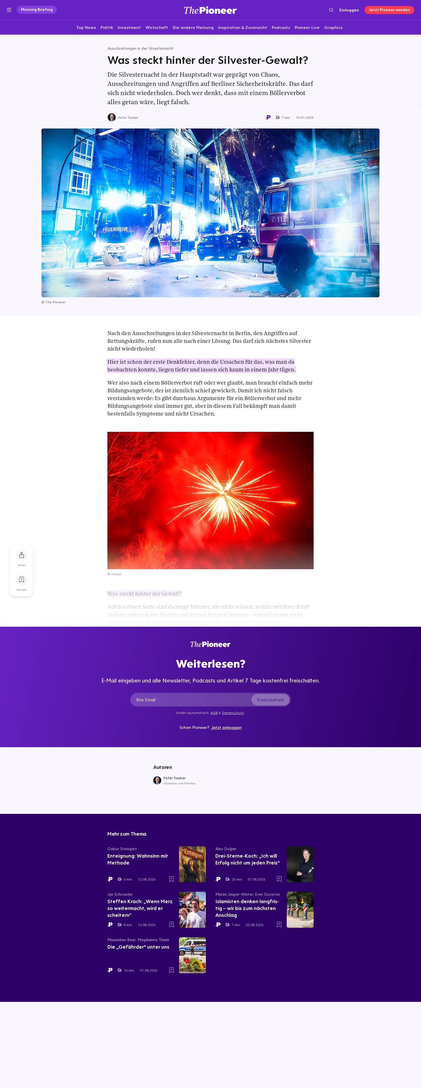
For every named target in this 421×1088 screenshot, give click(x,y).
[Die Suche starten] (331, 9)
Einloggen (349, 10)
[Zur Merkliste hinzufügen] (21, 580)
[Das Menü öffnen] (9, 10)
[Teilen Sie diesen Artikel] (21, 555)
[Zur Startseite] (210, 10)
